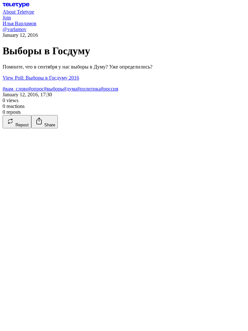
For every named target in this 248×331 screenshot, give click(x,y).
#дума (70, 88)
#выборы (54, 88)
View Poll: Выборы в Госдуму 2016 (41, 77)
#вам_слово (15, 88)
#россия (109, 88)
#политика (89, 88)
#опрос (36, 88)
